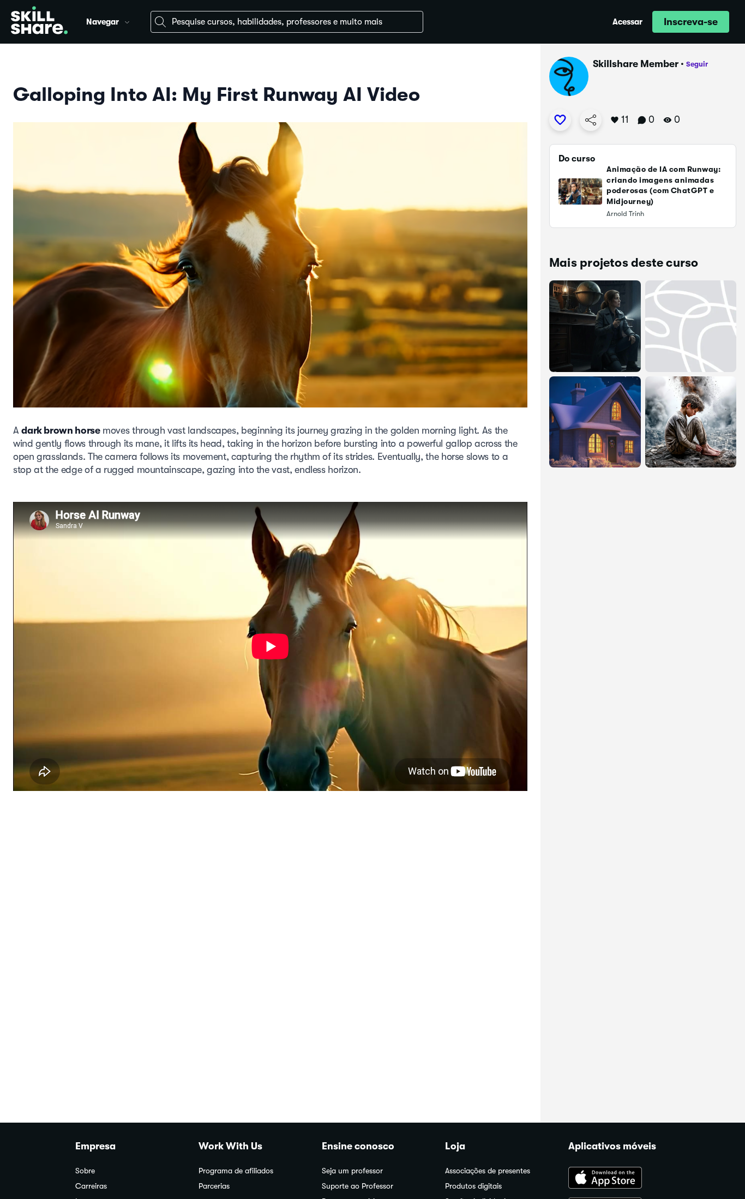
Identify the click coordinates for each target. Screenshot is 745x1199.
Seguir (697, 64)
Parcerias (214, 1186)
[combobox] (287, 22)
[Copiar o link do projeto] (591, 120)
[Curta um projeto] (560, 120)
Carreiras (91, 1186)
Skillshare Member (635, 63)
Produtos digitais (473, 1186)
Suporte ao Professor (357, 1186)
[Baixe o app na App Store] (619, 1179)
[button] (127, 20)
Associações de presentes (487, 1171)
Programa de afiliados (236, 1171)
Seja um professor (352, 1171)
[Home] (39, 22)
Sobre (85, 1171)
